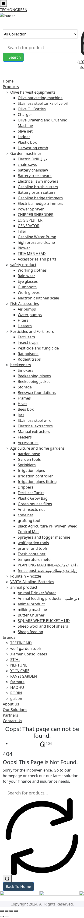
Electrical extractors (35, 426)
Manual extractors (34, 431)
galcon (16, 698)
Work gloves (29, 292)
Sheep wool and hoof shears (43, 626)
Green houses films (35, 503)
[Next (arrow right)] (6, 916)
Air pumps (27, 309)
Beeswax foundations (37, 392)
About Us (11, 704)
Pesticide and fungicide (38, 348)
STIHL (15, 659)
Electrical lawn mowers (38, 181)
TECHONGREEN (13, 9)
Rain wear (26, 275)
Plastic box (27, 142)
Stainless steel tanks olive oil (43, 103)
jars (21, 414)
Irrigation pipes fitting (37, 481)
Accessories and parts (37, 259)
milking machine (32, 609)
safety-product (23, 264)
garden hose (29, 453)
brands (9, 637)
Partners (10, 715)
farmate (17, 681)
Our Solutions (15, 709)
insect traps (28, 342)
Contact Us (12, 720)
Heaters (25, 325)
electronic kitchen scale (38, 298)
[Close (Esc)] (16, 911)
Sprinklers (27, 464)
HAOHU (17, 687)
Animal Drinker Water (37, 592)
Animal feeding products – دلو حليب (48, 598)
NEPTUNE (18, 665)
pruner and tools (33, 548)
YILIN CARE (19, 670)
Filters (23, 320)
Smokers (25, 370)
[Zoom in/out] (2, 911)
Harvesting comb (33, 147)
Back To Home (18, 886)
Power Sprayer (31, 209)
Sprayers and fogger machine (44, 537)
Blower (24, 248)
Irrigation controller (35, 476)
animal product (23, 587)
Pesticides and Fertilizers (32, 331)
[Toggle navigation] (4, 76)
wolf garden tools (33, 542)
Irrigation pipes (31, 470)
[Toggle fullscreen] (6, 911)
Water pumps (30, 314)
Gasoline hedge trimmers (40, 197)
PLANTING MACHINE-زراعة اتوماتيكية (49, 565)
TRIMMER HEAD (32, 253)
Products (11, 86)
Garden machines (26, 153)
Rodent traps (29, 359)
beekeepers (20, 364)
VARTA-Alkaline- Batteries (32, 581)
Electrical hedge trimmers (40, 203)
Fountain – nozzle (25, 576)
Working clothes (32, 270)
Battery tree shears (35, 175)
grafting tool (29, 520)
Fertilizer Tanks (31, 492)
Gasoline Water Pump (37, 236)
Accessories (28, 442)
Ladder (24, 136)
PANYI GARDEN (23, 676)
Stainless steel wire (34, 420)
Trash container (32, 553)
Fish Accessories (24, 303)
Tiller (22, 231)
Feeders (25, 437)
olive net (25, 131)
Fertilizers (26, 337)
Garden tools (29, 459)
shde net (25, 515)
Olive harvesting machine (40, 97)
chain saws (27, 164)
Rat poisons (28, 353)
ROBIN (16, 693)
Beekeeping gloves (34, 375)
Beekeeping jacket (34, 381)
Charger (25, 114)
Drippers (25, 487)
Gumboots (27, 286)
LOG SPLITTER (30, 220)
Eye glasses (28, 281)
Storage (25, 387)
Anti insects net (31, 509)
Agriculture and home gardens (37, 448)
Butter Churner (31, 615)
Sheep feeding (30, 631)
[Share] (11, 911)
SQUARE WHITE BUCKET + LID (44, 620)
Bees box (26, 409)
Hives (22, 403)
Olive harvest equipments (33, 92)
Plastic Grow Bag (33, 498)
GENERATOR (28, 225)
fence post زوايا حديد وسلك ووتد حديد (47, 570)
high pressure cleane (36, 242)
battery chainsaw (33, 170)
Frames (24, 398)
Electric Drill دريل (32, 159)
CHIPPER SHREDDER (35, 214)
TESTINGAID (21, 642)
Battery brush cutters (37, 192)
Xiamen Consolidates (28, 654)
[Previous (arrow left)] (2, 916)
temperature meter (35, 559)
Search (15, 57)
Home (8, 81)
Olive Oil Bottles (32, 108)
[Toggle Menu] (3, 3)
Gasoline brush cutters (38, 186)
